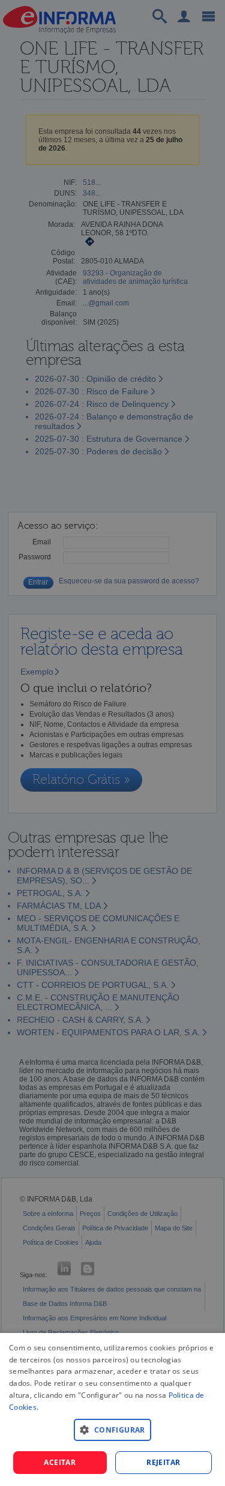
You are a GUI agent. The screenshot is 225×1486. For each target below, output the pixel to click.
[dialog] (112, 1409)
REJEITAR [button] (163, 1462)
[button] (112, 1429)
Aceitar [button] (60, 1462)
